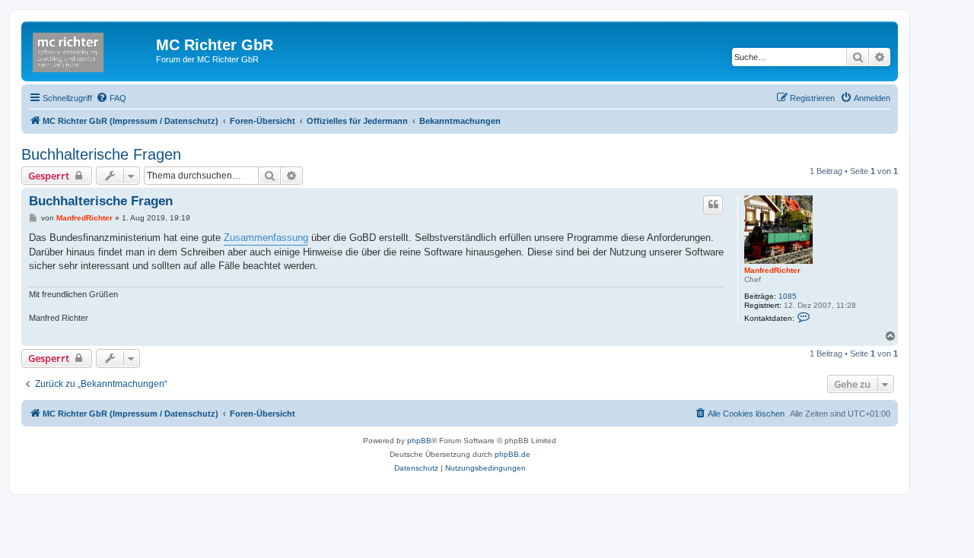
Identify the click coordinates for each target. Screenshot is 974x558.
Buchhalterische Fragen (101, 154)
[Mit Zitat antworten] (713, 204)
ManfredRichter (772, 270)
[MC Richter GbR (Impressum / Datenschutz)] (90, 49)
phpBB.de (512, 454)
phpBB (419, 440)
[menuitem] (111, 98)
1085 (787, 296)
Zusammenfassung (266, 237)
